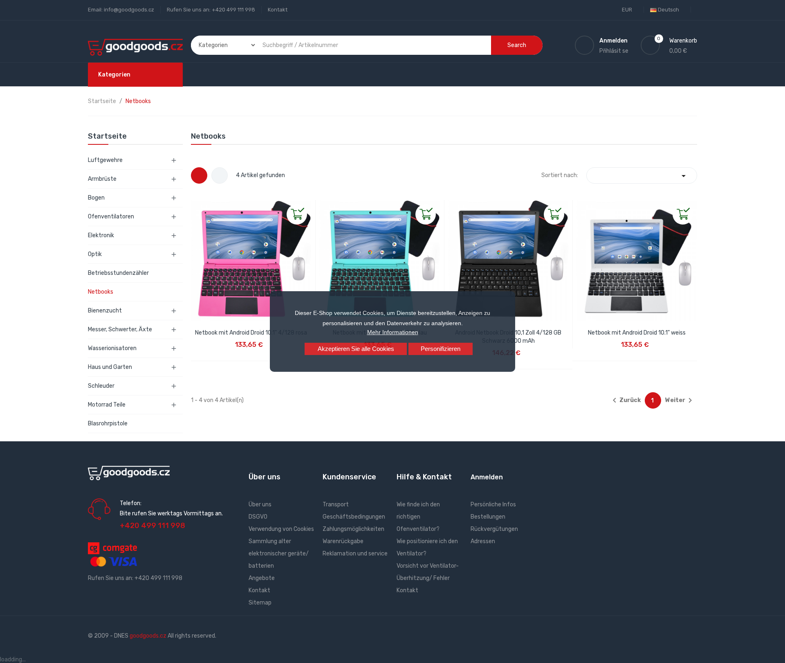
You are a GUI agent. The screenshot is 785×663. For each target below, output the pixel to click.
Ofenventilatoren (111, 216)
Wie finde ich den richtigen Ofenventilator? (418, 517)
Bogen (96, 197)
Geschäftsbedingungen (354, 516)
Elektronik (101, 235)
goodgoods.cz (148, 635)
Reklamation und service (355, 553)
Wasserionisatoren (112, 348)
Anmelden (487, 477)
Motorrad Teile (107, 404)
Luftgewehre (105, 160)
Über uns (260, 504)
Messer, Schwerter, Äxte (120, 329)
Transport (336, 504)
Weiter (680, 400)
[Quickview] (197, 206)
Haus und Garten (110, 367)
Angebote (262, 578)
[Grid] (199, 175)
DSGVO (258, 516)
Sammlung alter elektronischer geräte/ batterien (279, 553)
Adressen (483, 541)
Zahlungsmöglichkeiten (353, 529)
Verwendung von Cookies (281, 529)
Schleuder (101, 385)
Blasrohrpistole (108, 423)
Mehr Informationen (392, 332)
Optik (95, 254)
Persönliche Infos (493, 504)
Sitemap (260, 602)
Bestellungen (488, 516)
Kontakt (277, 10)
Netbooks (100, 291)
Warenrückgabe (343, 541)
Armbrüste (102, 178)
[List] (219, 175)
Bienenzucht (105, 310)
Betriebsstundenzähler (118, 273)
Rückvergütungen (494, 529)
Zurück (625, 400)
